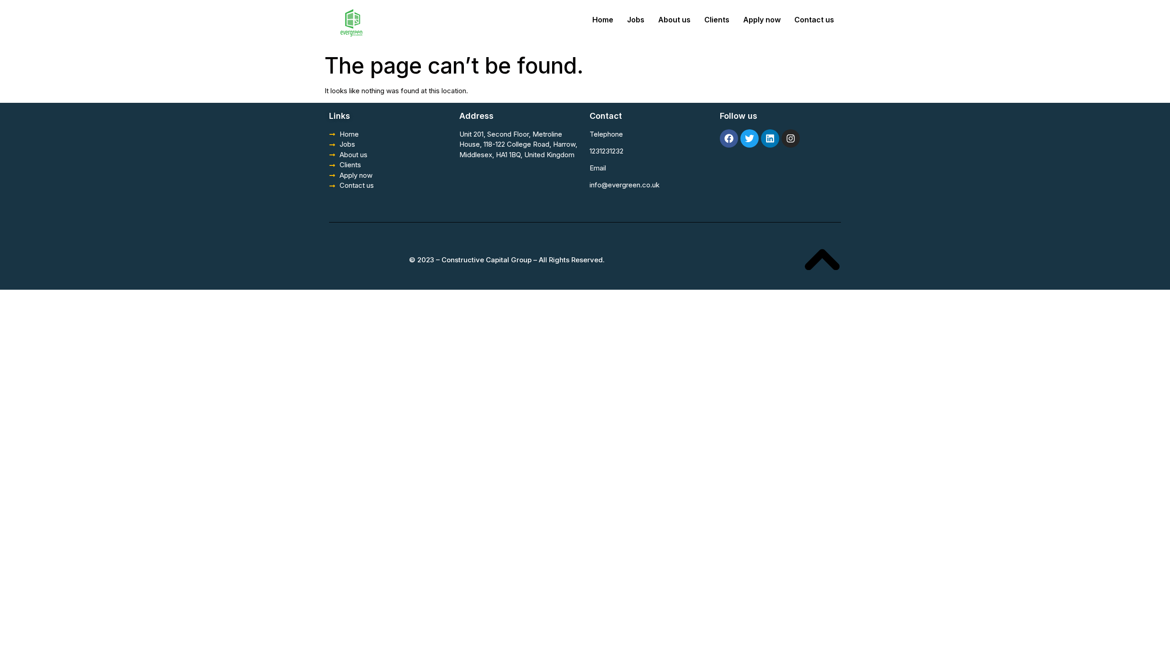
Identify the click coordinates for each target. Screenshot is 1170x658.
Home (602, 19)
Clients (716, 19)
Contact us (814, 19)
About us (674, 19)
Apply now (762, 19)
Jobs (635, 19)
